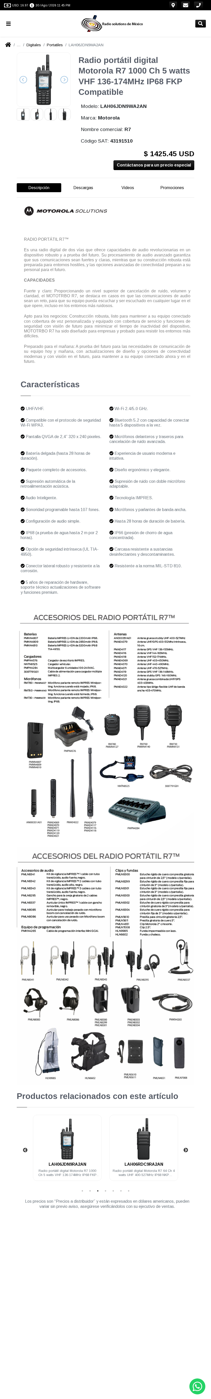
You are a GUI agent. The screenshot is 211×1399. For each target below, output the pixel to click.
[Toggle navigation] (10, 23)
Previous (25, 1150)
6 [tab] (121, 1190)
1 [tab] (82, 1190)
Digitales (33, 45)
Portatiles (55, 45)
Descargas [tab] (83, 188)
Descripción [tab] (38, 188)
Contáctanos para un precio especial (154, 165)
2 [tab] (90, 1190)
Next (185, 1150)
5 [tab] (113, 1190)
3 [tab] (97, 1190)
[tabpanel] (76, 1151)
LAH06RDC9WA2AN (152, 1164)
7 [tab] (128, 1190)
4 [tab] (105, 1190)
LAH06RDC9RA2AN (76, 1164)
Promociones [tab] (172, 188)
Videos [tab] (127, 188)
